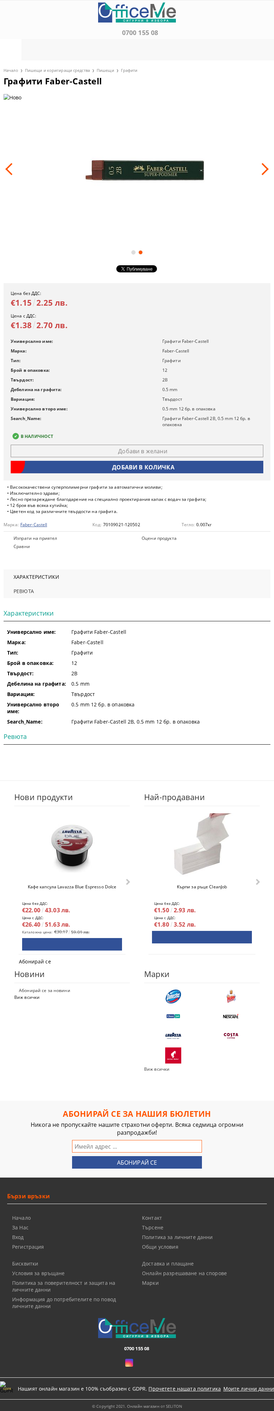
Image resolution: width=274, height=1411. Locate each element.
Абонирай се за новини (44, 990)
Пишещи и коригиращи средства (57, 70)
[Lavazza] (173, 1036)
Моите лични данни (248, 1388)
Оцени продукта (159, 538)
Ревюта (24, 591)
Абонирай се (35, 961)
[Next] (263, 169)
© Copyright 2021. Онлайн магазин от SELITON (137, 1406)
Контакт (152, 1217)
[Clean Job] (173, 1016)
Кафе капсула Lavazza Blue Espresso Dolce (72, 887)
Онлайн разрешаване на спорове (184, 1273)
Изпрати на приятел (35, 538)
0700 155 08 (140, 32)
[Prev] (11, 169)
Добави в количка (72, 944)
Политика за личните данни (177, 1237)
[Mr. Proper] (231, 996)
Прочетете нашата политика (184, 1388)
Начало (11, 70)
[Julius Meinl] (173, 1055)
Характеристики (36, 576)
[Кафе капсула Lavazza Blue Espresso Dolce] (72, 845)
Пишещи (105, 70)
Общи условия (160, 1246)
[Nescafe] (231, 1016)
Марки (150, 1282)
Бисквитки (25, 1263)
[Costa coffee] (231, 1036)
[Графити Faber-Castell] (137, 169)
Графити (129, 70)
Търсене (152, 1227)
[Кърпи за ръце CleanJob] (202, 845)
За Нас (20, 1227)
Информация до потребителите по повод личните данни (64, 1302)
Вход (18, 1237)
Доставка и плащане (168, 1263)
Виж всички (27, 997)
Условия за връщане (38, 1273)
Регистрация (28, 1246)
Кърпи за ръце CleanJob (202, 887)
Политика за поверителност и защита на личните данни (63, 1286)
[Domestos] (173, 996)
